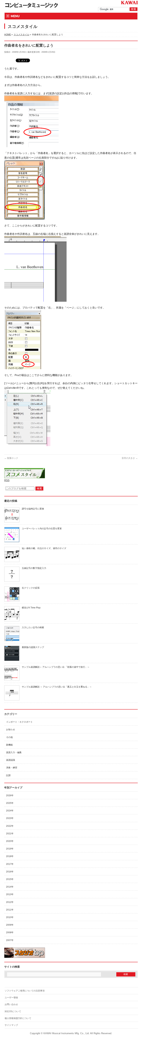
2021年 (9, 833)
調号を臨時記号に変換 (33, 508)
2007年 (9, 940)
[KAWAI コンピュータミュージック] (33, 5)
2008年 (9, 932)
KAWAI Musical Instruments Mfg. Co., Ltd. (66, 1033)
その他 (9, 737)
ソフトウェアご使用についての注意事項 (25, 990)
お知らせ (10, 729)
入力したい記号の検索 (33, 627)
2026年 (9, 795)
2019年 (9, 848)
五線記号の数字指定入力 (34, 568)
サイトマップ (11, 1025)
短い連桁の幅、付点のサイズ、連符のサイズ (44, 548)
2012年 (9, 902)
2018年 (9, 856)
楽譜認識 (10, 760)
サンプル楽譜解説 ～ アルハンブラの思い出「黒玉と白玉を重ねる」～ (57, 686)
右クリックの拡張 (31, 588)
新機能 (9, 745)
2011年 (9, 909)
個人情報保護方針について (18, 1018)
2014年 (9, 887)
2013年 (9, 894)
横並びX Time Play (31, 607)
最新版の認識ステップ (33, 647)
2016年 (9, 871)
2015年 (9, 879)
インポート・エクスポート (19, 722)
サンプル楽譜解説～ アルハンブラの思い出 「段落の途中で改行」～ (55, 667)
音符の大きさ (130, 458)
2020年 (9, 841)
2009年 (9, 925)
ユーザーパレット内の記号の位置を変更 (42, 528)
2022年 (9, 826)
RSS (6, 480)
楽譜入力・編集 (14, 752)
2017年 (9, 864)
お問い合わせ (11, 1004)
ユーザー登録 (11, 997)
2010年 (9, 917)
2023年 (9, 818)
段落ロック (11, 458)
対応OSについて (13, 1011)
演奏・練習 (11, 767)
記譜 (8, 775)
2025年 (9, 803)
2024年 (9, 810)
